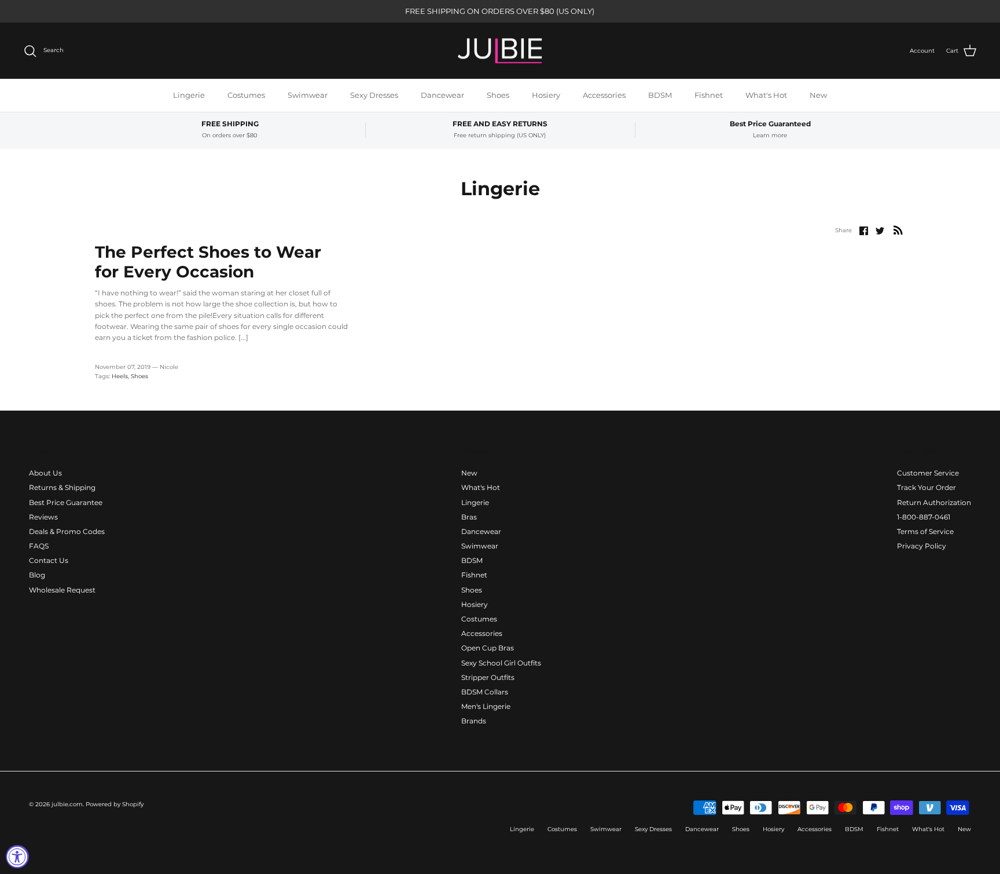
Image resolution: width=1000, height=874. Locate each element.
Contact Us (48, 560)
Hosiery (546, 95)
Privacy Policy (921, 546)
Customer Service (928, 473)
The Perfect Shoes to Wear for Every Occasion (208, 261)
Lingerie (189, 95)
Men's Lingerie (485, 706)
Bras (469, 517)
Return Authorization (934, 502)
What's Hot (766, 95)
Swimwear (308, 95)
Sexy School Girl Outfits (501, 663)
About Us (45, 473)
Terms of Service (925, 531)
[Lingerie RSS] (898, 230)
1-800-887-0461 (923, 517)
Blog (37, 575)
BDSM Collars (484, 692)
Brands (473, 720)
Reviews (43, 517)
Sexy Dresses (374, 95)
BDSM (660, 95)
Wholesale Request (62, 590)
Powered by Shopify (115, 804)
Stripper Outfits (487, 677)
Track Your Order (926, 487)
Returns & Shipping (62, 487)
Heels (120, 376)
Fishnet (708, 95)
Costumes (246, 95)
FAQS (39, 546)
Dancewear (442, 95)
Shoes (498, 95)
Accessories (604, 95)
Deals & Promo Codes (67, 531)
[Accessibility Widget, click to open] (17, 856)
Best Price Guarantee (65, 502)
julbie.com (67, 804)
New (818, 95)
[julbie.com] (500, 51)
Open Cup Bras (487, 647)
